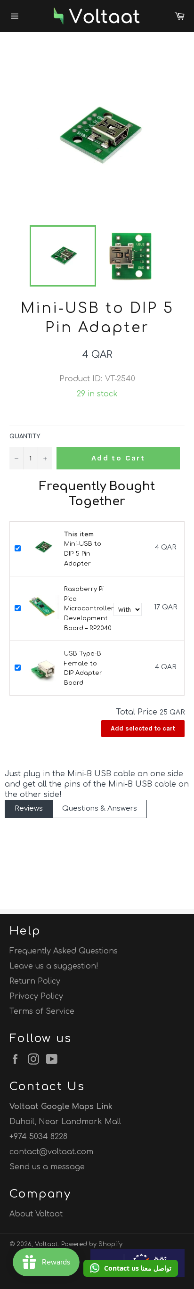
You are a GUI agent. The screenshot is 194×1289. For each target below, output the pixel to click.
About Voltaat (36, 1214)
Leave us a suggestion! (53, 966)
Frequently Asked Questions (63, 951)
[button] (130, 1268)
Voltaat (46, 1244)
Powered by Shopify (91, 1244)
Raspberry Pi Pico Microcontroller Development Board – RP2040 (89, 609)
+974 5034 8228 (38, 1137)
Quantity (24, 436)
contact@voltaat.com (51, 1152)
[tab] (29, 809)
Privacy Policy (36, 996)
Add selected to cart (143, 728)
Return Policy (34, 981)
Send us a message (47, 1167)
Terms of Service (41, 1011)
